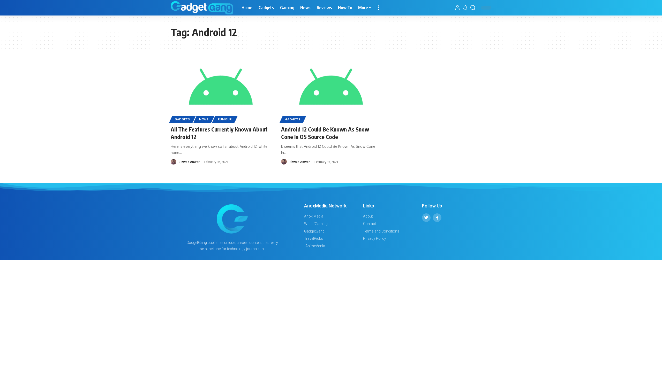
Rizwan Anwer (189, 162)
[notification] (465, 8)
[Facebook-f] (437, 217)
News (204, 119)
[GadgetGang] (202, 8)
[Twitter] (426, 217)
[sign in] (457, 7)
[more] (378, 8)
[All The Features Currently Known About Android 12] (221, 91)
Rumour (225, 119)
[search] (473, 7)
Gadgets (182, 119)
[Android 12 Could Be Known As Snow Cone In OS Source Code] (331, 91)
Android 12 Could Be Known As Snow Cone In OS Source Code (325, 133)
